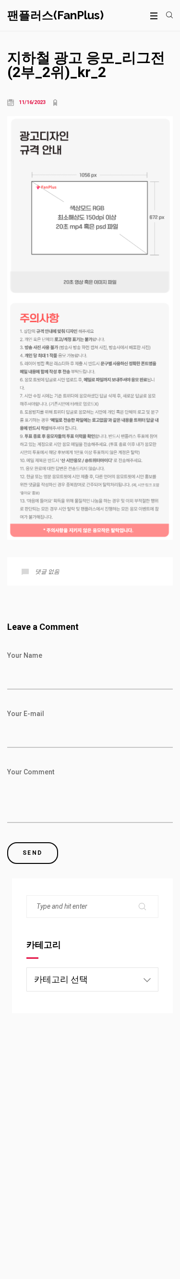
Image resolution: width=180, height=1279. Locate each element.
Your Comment (30, 772)
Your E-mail (25, 714)
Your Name (24, 655)
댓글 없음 (47, 571)
